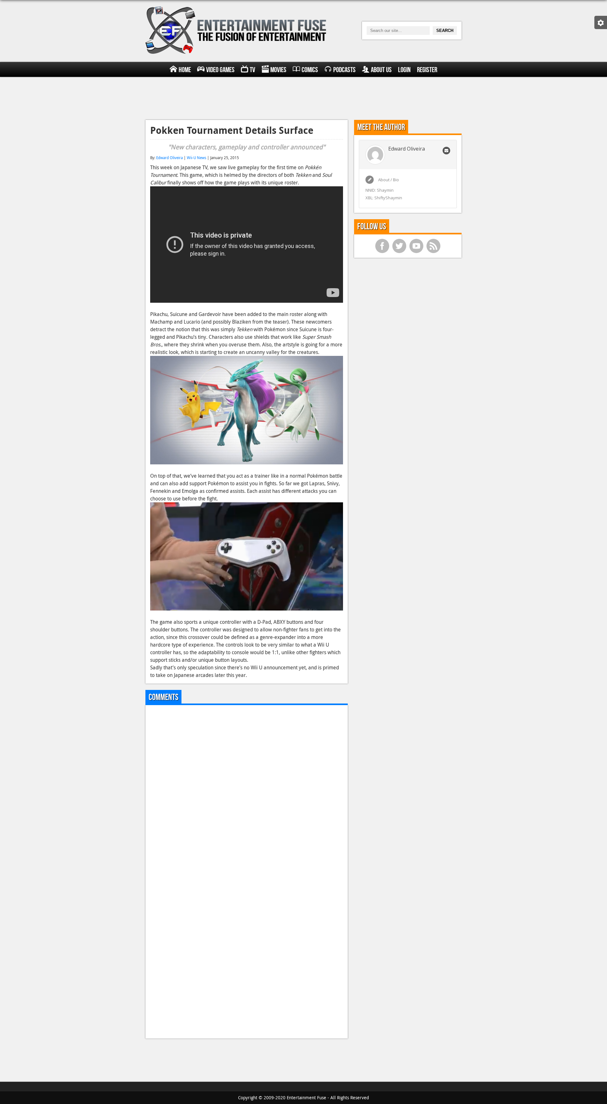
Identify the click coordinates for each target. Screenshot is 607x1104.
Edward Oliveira (169, 157)
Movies (278, 69)
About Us (381, 69)
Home (185, 69)
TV (252, 69)
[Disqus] (246, 789)
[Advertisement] (303, 97)
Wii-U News (196, 157)
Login (404, 69)
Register (427, 69)
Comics (310, 69)
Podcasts (344, 69)
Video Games (220, 69)
